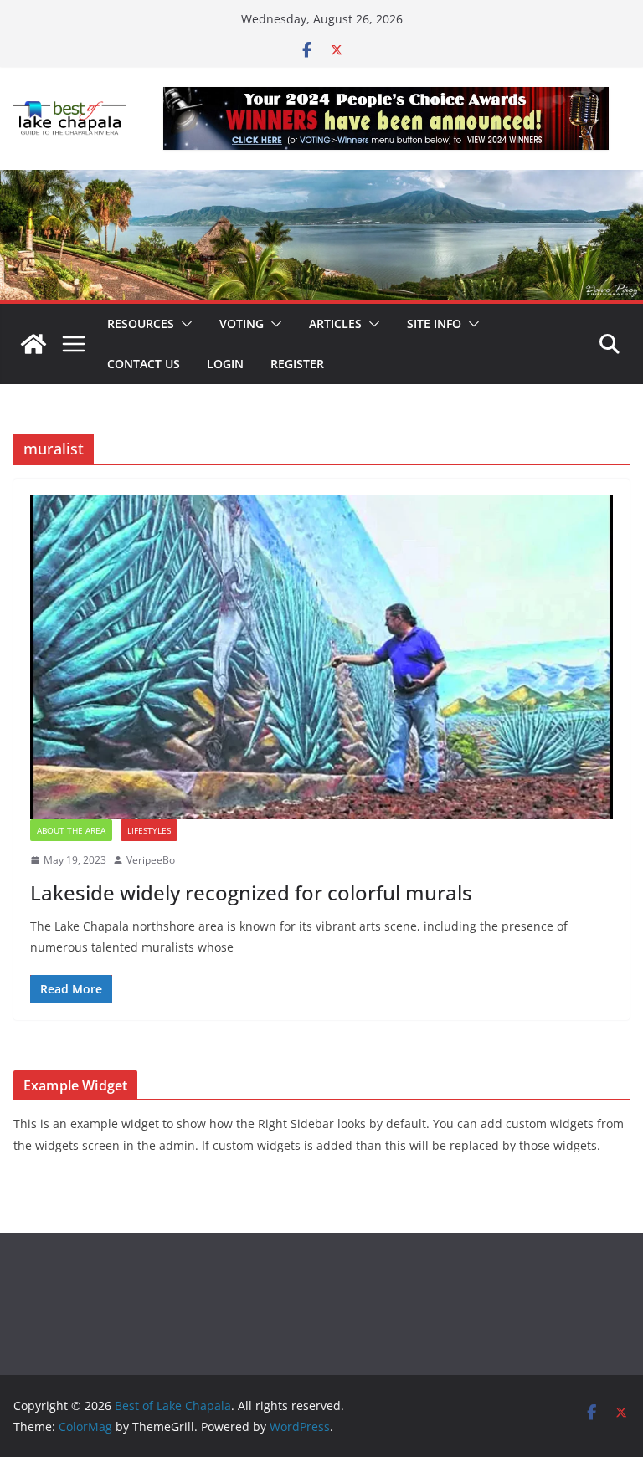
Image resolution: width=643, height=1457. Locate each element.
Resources (140, 323)
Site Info (434, 323)
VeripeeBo (150, 860)
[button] (183, 324)
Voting (241, 323)
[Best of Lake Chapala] (33, 344)
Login (225, 364)
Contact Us (143, 364)
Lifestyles (149, 830)
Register (297, 364)
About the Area (71, 830)
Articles (335, 323)
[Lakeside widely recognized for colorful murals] (321, 657)
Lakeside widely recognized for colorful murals (251, 892)
